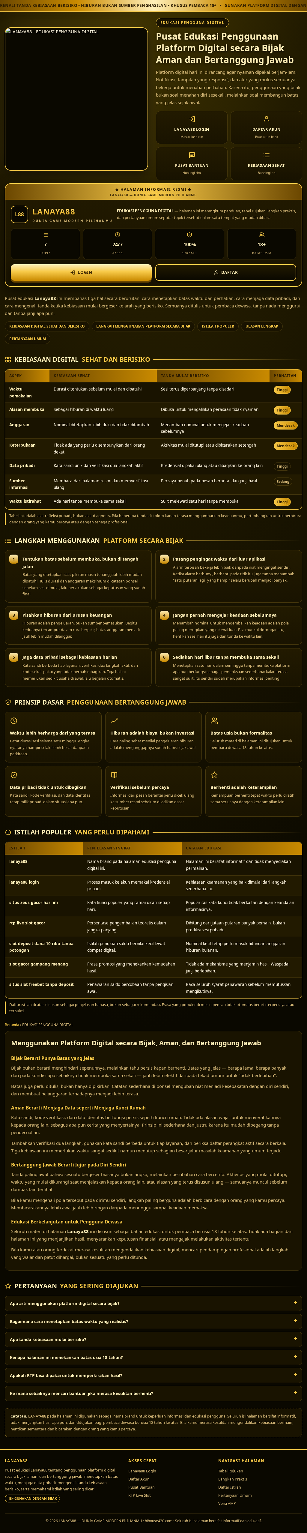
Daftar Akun (139, 1479)
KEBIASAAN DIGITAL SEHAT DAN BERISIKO (47, 326)
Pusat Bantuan (141, 1487)
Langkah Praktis (232, 1479)
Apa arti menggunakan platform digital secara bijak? (65, 1303)
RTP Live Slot (139, 1495)
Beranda (12, 1024)
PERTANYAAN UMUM (27, 338)
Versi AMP (227, 1503)
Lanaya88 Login (142, 1471)
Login (85, 272)
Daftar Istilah (229, 1487)
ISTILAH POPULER (218, 326)
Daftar (229, 272)
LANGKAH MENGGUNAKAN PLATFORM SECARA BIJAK (143, 326)
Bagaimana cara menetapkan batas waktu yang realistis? (69, 1321)
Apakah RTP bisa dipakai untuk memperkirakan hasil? (66, 1375)
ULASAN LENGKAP (262, 326)
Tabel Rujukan (230, 1471)
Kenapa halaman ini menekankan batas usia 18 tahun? (66, 1357)
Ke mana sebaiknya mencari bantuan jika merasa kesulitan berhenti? (81, 1393)
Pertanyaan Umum (235, 1495)
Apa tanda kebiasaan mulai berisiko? (48, 1339)
